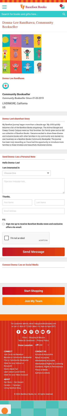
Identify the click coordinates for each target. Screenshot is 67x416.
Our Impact (18, 382)
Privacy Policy (43, 340)
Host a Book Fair (11, 369)
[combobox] (33, 14)
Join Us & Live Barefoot (13, 354)
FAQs (24, 337)
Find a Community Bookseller (16, 360)
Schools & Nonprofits (44, 354)
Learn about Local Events (14, 372)
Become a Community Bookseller (18, 357)
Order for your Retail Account (16, 375)
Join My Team (33, 301)
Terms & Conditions (26, 340)
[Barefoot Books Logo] (33, 6)
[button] (33, 345)
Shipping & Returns (37, 337)
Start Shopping (33, 290)
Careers (7, 385)
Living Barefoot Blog (12, 388)
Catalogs (16, 385)
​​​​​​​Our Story (8, 382)
